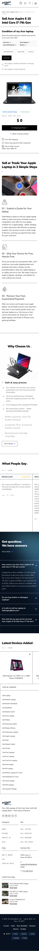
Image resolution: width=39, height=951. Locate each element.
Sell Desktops (26, 833)
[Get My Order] (30, 4)
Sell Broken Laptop (9, 699)
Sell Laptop (6, 695)
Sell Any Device (26, 842)
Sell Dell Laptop (8, 764)
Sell (8, 12)
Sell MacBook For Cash (10, 777)
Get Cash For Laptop (9, 760)
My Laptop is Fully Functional (15, 69)
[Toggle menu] (35, 3)
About (4, 829)
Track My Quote (8, 863)
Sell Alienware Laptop (10, 732)
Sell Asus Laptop (8, 716)
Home (4, 12)
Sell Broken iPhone (8, 728)
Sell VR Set (6, 748)
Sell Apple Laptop (8, 736)
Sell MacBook (7, 708)
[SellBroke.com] (6, 3)
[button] (10, 470)
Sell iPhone (6, 720)
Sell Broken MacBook (9, 703)
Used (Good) (20, 52)
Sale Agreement (22, 926)
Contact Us (6, 838)
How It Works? (7, 855)
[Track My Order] (21, 4)
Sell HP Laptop (7, 768)
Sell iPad (5, 740)
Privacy (6, 926)
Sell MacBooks (26, 838)
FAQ (3, 859)
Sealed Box (7, 58)
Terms (13, 926)
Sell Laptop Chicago (9, 789)
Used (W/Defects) (8, 52)
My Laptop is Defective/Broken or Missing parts (19, 64)
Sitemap (23, 929)
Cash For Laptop (8, 756)
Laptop (12, 12)
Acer (16, 12)
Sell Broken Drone (8, 712)
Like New (31, 52)
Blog (3, 842)
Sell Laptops (25, 829)
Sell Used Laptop (8, 781)
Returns (16, 929)
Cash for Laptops (8, 752)
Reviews (5, 833)
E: (28, 864)
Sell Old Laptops (8, 785)
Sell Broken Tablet (8, 744)
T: (26, 871)
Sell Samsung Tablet (9, 724)
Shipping (32, 926)
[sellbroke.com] (6, 804)
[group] (16, 667)
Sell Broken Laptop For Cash (12, 773)
